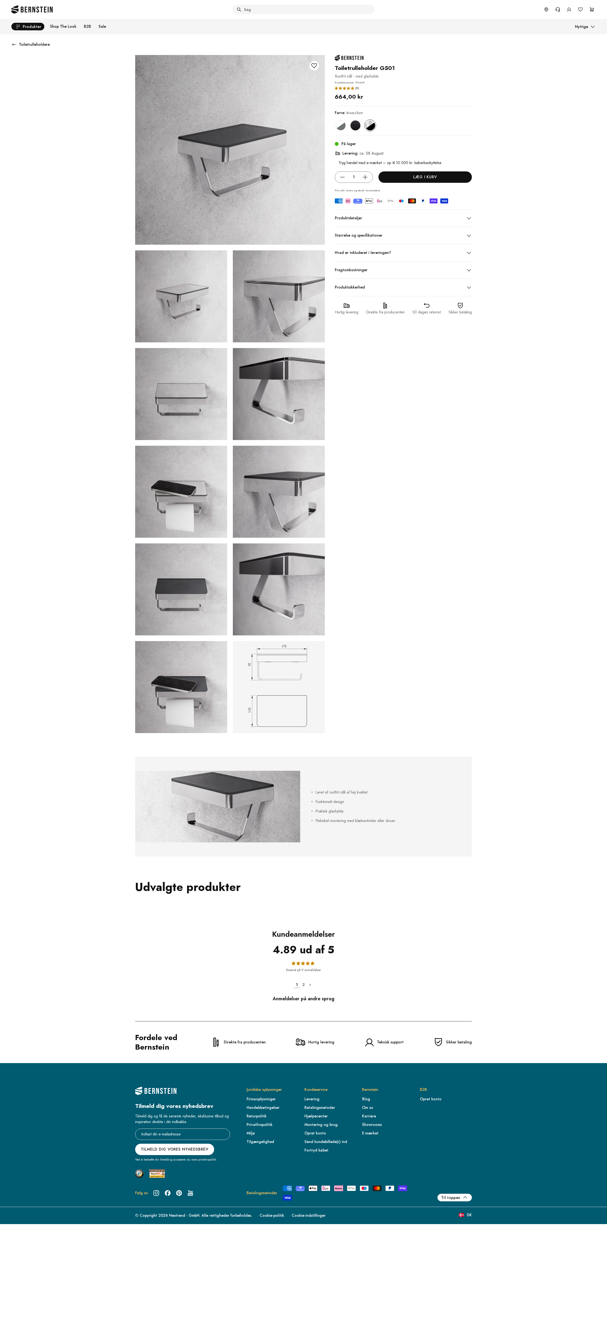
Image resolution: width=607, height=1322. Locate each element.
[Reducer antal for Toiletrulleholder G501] (342, 177)
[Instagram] (156, 1193)
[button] (344, 88)
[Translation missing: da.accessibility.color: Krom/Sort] (370, 125)
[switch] (16, 1312)
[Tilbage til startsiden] (32, 9)
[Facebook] (167, 1193)
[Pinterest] (179, 1193)
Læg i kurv (425, 177)
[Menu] (24, 1300)
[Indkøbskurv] (592, 9)
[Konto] (569, 9)
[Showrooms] (546, 9)
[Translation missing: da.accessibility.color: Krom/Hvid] (341, 125)
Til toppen (450, 1197)
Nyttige (581, 26)
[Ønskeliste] (580, 9)
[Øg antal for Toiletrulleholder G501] (365, 177)
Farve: (349, 112)
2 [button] (303, 984)
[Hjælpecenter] (557, 9)
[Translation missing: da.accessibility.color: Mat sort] (355, 125)
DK (469, 1215)
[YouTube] (190, 1193)
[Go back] (14, 44)
